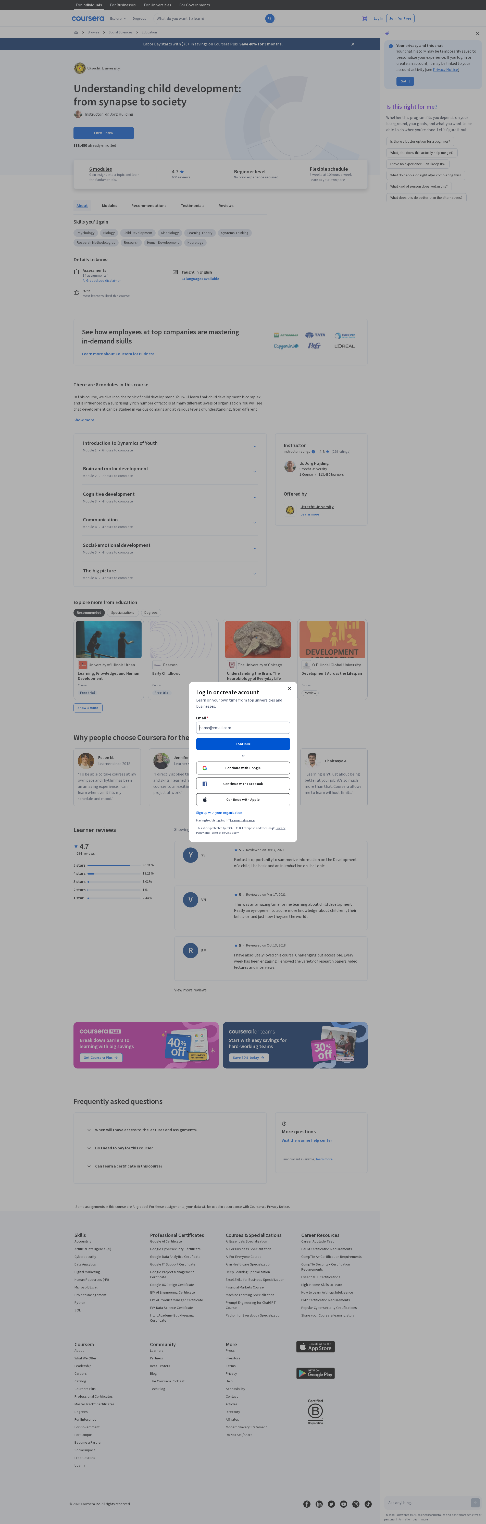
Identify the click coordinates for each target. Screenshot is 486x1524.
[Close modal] (289, 688)
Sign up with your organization (219, 812)
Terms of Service (220, 833)
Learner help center (242, 820)
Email (202, 718)
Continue (243, 744)
